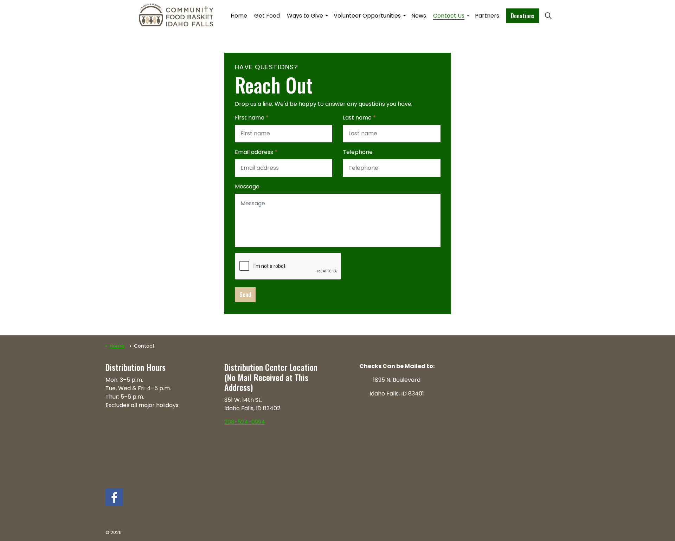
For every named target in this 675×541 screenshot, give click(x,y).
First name (252, 118)
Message (247, 186)
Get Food (267, 16)
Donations (522, 16)
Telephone (358, 152)
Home (239, 16)
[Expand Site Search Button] (548, 16)
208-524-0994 (244, 422)
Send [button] (245, 294)
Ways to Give (305, 16)
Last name (359, 118)
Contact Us (448, 16)
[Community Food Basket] (176, 15)
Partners (487, 16)
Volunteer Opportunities (367, 16)
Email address (256, 152)
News (418, 16)
